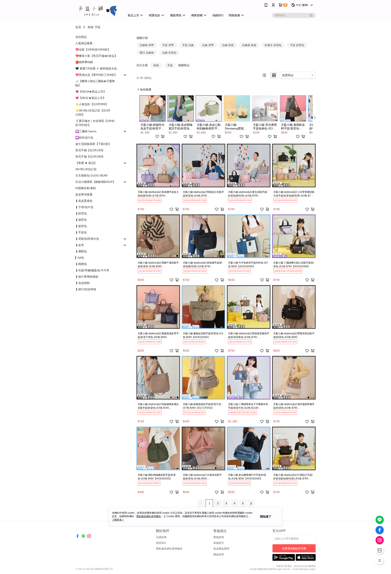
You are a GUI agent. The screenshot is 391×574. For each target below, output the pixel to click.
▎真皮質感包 (83, 200)
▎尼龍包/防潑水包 (87, 238)
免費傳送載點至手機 (294, 548)
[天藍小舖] (98, 10)
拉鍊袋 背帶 (147, 45)
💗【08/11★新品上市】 (90, 97)
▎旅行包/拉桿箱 (85, 289)
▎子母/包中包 (84, 207)
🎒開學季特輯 (84, 62)
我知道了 (265, 516)
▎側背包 (81, 219)
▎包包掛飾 (82, 283)
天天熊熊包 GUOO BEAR (91, 175)
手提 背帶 (168, 45)
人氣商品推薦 (83, 43)
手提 (97, 27)
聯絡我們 (218, 554)
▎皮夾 (79, 245)
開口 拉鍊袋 (147, 52)
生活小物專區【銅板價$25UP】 (95, 181)
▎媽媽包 (81, 264)
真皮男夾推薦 (83, 194)
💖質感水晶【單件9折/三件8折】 (96, 74)
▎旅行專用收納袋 (86, 276)
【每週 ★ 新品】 (86, 162)
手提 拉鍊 (188, 45)
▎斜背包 (81, 213)
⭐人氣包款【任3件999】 (91, 104)
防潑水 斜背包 (273, 45)
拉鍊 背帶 (208, 45)
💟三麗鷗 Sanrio (86, 131)
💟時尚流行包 (84, 137)
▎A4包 (79, 257)
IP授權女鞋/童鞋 (85, 188)
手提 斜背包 (297, 45)
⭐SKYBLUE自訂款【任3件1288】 (92, 112)
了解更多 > (118, 519)
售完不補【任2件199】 (90, 150)
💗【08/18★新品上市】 (90, 91)
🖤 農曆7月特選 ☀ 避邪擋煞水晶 (96, 68)
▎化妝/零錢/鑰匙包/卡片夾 (92, 270)
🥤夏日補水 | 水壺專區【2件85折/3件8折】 (95, 123)
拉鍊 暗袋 (228, 45)
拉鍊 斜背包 (169, 52)
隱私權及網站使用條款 (169, 548)
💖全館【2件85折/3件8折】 (93, 49)
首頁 (78, 27)
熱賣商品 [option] (287, 75)
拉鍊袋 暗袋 (249, 45)
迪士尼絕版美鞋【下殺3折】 (93, 144)
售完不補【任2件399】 (90, 156)
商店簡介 (161, 542)
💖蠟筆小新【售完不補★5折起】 (96, 55)
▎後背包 (81, 226)
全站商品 (81, 37)
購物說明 (218, 537)
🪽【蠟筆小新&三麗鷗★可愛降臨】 (95, 83)
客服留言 (218, 542)
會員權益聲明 (221, 548)
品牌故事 (161, 537)
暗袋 (90, 27)
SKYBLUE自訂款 (86, 169)
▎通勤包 (81, 251)
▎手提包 (81, 232)
